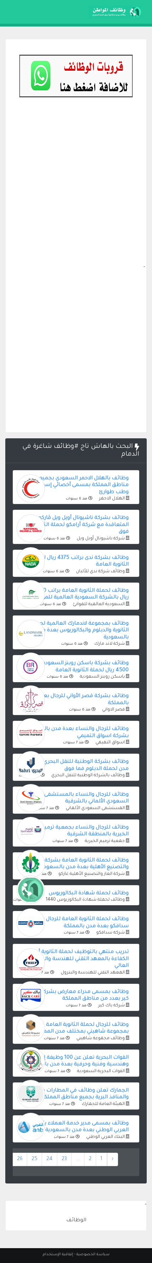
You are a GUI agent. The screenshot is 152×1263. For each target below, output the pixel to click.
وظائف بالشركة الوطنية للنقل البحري (87, 775)
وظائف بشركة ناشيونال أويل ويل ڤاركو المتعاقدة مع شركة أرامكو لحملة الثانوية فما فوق (76, 525)
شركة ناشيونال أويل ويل (100, 538)
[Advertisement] (76, 187)
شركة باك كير (111, 1005)
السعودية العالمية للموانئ (98, 604)
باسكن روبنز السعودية (102, 676)
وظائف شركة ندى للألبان (100, 571)
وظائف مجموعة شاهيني (100, 1038)
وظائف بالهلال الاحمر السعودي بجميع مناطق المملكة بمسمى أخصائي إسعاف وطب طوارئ (81, 485)
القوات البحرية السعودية (100, 1071)
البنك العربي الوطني (105, 1137)
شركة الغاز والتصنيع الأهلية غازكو (91, 874)
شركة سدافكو (110, 932)
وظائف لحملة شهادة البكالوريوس (89, 893)
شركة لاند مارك (109, 644)
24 (49, 1159)
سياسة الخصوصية (93, 1254)
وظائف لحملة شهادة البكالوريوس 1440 (85, 899)
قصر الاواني (113, 709)
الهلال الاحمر (111, 498)
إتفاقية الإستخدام (58, 1254)
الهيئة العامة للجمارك (103, 1104)
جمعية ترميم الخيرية (104, 841)
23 (64, 1159)
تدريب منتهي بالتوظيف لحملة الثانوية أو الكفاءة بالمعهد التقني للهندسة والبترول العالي (80, 959)
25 (34, 1159)
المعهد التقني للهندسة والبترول (92, 972)
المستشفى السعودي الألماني (95, 808)
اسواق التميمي (109, 742)
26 (20, 1159)
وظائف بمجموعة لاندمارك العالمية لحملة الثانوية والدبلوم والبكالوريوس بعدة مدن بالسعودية (80, 631)
